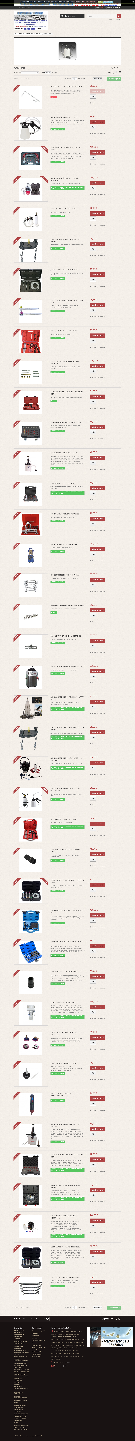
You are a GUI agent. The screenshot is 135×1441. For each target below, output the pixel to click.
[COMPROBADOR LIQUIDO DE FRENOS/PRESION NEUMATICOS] (31, 1104)
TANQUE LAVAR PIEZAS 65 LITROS (63, 1002)
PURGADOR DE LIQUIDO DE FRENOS (64, 209)
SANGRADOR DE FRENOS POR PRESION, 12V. (66, 666)
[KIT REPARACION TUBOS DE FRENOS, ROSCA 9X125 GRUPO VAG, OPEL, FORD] (31, 433)
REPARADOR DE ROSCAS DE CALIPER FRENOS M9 (67, 912)
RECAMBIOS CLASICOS (21, 1356)
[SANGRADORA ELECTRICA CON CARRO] (31, 555)
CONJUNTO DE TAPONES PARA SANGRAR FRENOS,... (65, 1186)
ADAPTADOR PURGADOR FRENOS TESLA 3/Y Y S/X (67, 1034)
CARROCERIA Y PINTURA (21, 1425)
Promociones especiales (39, 1331)
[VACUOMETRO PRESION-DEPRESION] (31, 830)
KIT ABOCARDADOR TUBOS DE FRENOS (65, 514)
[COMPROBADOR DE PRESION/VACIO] (31, 341)
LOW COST (17, 1382)
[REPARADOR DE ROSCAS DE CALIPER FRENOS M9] (31, 921)
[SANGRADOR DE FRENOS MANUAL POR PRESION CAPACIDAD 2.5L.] (31, 1135)
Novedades (35, 1333)
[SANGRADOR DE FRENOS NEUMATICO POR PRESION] (31, 768)
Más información (108, 1)
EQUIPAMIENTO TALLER (21, 1414)
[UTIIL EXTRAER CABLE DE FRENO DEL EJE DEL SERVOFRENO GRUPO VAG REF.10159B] (31, 97)
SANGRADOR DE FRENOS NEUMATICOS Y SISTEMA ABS (65, 789)
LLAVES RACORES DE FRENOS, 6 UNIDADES (66, 575)
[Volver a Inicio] (15, 34)
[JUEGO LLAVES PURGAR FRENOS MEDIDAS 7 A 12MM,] (31, 891)
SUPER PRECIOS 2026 (20, 1341)
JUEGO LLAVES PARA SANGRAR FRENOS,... (65, 270)
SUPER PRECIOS (19, 1343)
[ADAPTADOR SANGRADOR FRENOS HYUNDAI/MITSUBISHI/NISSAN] (31, 1074)
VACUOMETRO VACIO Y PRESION (62, 483)
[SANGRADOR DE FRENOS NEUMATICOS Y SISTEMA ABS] (31, 799)
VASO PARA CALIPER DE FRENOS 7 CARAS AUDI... (65, 851)
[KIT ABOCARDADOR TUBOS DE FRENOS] (31, 524)
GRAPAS (16, 1402)
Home (33, 1343)
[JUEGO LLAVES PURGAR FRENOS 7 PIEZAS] (31, 1257)
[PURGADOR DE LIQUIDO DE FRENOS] (31, 219)
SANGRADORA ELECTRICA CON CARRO (64, 544)
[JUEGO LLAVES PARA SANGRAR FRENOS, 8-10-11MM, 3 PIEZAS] (31, 280)
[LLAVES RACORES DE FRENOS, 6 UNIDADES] (31, 585)
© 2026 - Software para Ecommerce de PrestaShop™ (28, 1436)
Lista (120, 73)
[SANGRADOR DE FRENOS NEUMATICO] (31, 128)
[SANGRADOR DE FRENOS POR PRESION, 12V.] (31, 677)
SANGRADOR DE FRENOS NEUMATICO (64, 117)
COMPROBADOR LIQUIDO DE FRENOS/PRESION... (61, 1095)
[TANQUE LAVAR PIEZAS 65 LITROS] (31, 1013)
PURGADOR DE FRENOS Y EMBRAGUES (64, 453)
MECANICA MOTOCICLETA (21, 1369)
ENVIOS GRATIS (37, 1351)
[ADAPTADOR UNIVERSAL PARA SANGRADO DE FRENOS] (31, 250)
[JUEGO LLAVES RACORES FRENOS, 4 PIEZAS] (31, 1288)
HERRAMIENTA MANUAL (21, 1400)
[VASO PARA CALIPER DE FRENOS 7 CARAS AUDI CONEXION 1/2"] (31, 860)
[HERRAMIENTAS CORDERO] (31, 20)
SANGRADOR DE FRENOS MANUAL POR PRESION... (65, 1125)
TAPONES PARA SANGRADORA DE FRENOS (66, 636)
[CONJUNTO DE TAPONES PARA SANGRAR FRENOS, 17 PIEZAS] (31, 1196)
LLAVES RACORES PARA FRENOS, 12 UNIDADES (67, 605)
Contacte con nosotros (113, 7)
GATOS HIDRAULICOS (20, 1405)
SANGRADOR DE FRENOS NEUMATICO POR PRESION (66, 759)
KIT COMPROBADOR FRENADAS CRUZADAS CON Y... (66, 149)
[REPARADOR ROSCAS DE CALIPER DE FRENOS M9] (31, 952)
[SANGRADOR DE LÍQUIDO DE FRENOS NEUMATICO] (31, 189)
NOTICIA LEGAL (36, 1354)
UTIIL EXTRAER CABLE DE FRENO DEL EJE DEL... (67, 87)
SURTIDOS (17, 1339)
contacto (111, 19)
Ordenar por (17, 72)
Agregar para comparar (98, 103)
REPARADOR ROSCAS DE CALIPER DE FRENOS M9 (67, 942)
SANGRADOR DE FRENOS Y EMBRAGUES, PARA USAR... (67, 698)
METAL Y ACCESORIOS (20, 1363)
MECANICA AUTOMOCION (21, 1372)
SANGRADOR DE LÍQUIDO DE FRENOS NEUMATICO (64, 179)
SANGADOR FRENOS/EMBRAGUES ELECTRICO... (63, 1217)
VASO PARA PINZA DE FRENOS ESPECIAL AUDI (67, 972)
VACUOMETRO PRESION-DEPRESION (64, 819)
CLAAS (16, 1423)
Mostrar (42, 72)
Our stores (35, 1338)
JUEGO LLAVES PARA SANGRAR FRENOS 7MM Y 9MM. (67, 301)
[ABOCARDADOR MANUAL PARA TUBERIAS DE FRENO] (31, 402)
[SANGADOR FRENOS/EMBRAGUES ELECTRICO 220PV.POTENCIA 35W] (31, 1226)
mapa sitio (117, 19)
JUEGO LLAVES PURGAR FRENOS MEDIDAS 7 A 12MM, (67, 881)
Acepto (100, 1)
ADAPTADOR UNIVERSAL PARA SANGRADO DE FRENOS (67, 240)
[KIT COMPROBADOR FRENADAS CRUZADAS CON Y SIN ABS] (31, 158)
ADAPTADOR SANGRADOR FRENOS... (64, 1063)
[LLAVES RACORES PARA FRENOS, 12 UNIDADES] (31, 616)
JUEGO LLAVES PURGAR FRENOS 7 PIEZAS (65, 1247)
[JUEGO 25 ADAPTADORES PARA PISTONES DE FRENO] (31, 1165)
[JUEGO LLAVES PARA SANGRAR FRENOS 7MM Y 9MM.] (31, 311)
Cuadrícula (115, 73)
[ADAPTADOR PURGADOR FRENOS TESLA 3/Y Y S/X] (31, 1043)
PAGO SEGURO (36, 1345)
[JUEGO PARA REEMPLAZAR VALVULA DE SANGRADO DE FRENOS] (31, 372)
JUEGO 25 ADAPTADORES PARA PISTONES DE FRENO (67, 1156)
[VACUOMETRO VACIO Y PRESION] (31, 494)
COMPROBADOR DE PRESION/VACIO (64, 331)
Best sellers (35, 1335)
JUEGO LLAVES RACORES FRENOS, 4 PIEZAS (66, 1277)
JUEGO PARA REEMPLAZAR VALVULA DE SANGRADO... (65, 362)
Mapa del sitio (36, 1356)
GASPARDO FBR (18, 1407)
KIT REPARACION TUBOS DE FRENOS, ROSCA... (67, 422)
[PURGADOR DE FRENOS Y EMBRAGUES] (31, 463)
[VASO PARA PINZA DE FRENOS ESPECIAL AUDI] (31, 982)
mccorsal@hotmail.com (64, 1366)
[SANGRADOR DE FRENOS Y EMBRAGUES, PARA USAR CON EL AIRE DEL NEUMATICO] (31, 707)
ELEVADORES (18, 1420)
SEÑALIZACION (18, 1346)
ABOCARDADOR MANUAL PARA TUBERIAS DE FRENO (67, 393)
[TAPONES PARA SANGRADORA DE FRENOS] (31, 646)
